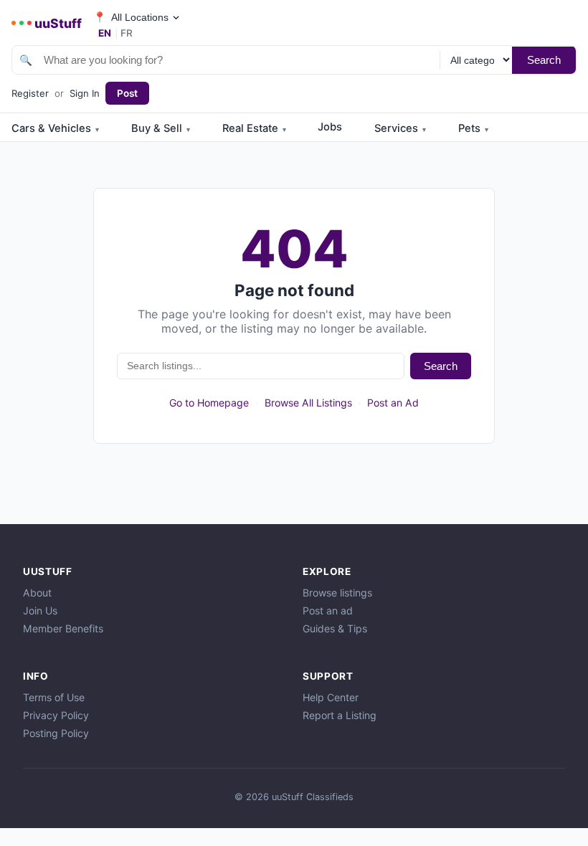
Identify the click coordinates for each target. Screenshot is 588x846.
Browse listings (337, 592)
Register (30, 93)
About (37, 592)
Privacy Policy (56, 715)
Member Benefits (63, 628)
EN (104, 33)
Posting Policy (56, 733)
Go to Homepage (209, 402)
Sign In (85, 93)
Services (400, 128)
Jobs (330, 126)
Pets (473, 128)
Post (127, 93)
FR (126, 33)
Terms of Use (54, 697)
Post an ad (328, 610)
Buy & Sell (160, 128)
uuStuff (58, 23)
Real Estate (254, 128)
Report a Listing (339, 715)
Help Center (331, 697)
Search (544, 60)
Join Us (40, 610)
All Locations (130, 17)
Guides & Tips (335, 628)
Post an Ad (393, 402)
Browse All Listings (308, 402)
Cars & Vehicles (55, 128)
